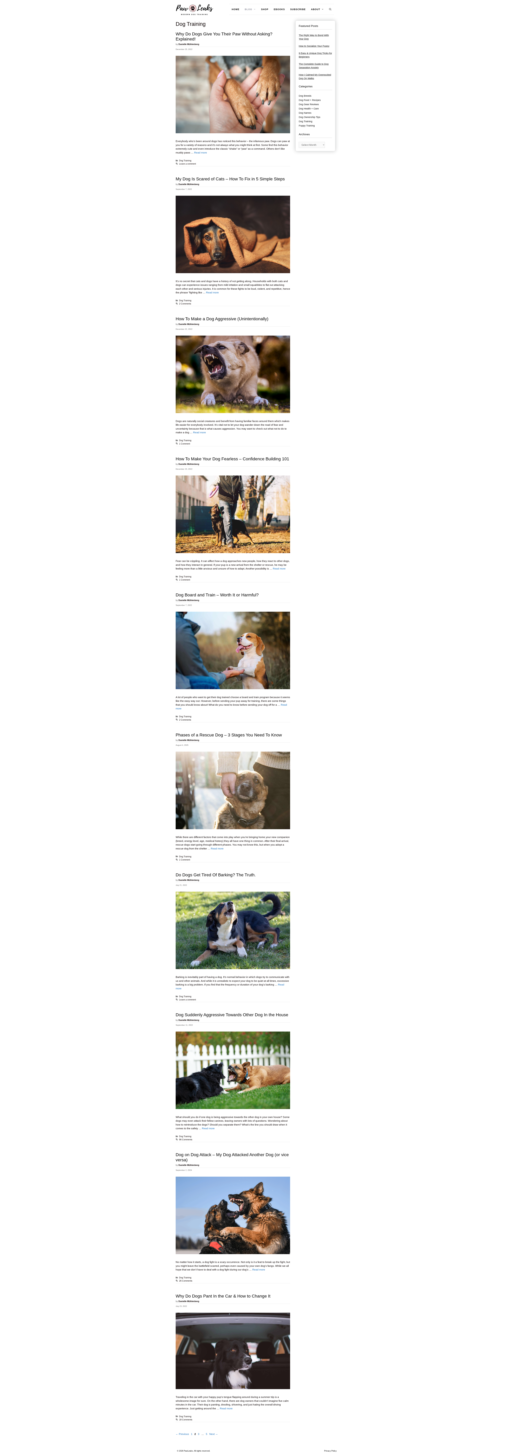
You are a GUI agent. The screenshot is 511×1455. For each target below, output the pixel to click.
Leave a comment (187, 164)
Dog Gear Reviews (309, 104)
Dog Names (305, 113)
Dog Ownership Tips (309, 117)
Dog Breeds (305, 96)
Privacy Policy (330, 1451)
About (315, 9)
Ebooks (279, 9)
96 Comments (185, 1139)
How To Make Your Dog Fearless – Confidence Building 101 (232, 458)
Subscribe (298, 9)
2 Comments (185, 303)
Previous (182, 1434)
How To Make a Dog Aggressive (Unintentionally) (222, 318)
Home (235, 9)
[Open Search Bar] (330, 9)
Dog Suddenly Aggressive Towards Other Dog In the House (232, 1014)
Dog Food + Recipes (310, 100)
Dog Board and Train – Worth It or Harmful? (217, 595)
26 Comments (185, 1281)
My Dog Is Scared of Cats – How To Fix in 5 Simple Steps (230, 179)
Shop (264, 9)
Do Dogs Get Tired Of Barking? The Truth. (216, 874)
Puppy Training (307, 125)
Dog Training (185, 160)
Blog (248, 9)
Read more (200, 152)
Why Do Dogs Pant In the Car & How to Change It (223, 1296)
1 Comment (184, 443)
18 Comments (185, 1419)
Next (213, 1434)
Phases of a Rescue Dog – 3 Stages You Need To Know (229, 735)
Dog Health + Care (309, 108)
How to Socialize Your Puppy (314, 46)
